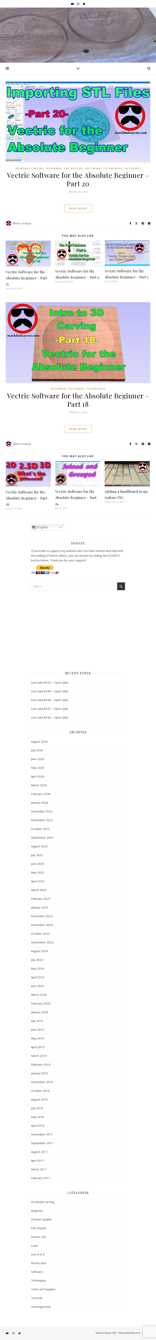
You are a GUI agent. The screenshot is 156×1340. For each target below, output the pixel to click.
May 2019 (37, 1038)
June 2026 (37, 759)
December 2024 (42, 916)
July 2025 (37, 855)
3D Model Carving (29, 168)
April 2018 (37, 1125)
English (42, 527)
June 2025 (37, 864)
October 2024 (40, 933)
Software (93, 168)
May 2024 (37, 968)
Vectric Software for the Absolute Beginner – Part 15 (26, 278)
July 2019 (37, 1021)
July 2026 (37, 750)
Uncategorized (40, 1306)
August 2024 (39, 951)
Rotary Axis (38, 1263)
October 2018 (40, 1091)
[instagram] (78, 4)
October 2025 (40, 829)
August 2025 (39, 846)
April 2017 (37, 1160)
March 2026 (39, 785)
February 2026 (40, 794)
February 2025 (40, 898)
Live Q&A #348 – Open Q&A (49, 700)
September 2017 (42, 1143)
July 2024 (37, 960)
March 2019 (39, 1056)
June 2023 (37, 986)
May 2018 (37, 1117)
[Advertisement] (78, 629)
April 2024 (37, 977)
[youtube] (72, 4)
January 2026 (39, 802)
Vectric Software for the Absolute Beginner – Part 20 (78, 179)
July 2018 (37, 1108)
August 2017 (39, 1152)
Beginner (54, 168)
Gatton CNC (38, 1237)
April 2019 (37, 1047)
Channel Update (41, 1219)
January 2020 (39, 1012)
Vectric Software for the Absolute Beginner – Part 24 (76, 497)
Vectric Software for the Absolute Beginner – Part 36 (26, 498)
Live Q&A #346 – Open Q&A (49, 717)
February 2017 (40, 1178)
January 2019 (39, 1073)
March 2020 (39, 995)
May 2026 (37, 768)
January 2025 (39, 907)
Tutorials (132, 168)
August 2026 (39, 741)
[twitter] (84, 4)
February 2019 (40, 1064)
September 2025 (42, 837)
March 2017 (39, 1169)
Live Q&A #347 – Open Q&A (49, 709)
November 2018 (42, 1082)
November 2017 (42, 1134)
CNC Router (73, 168)
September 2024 (42, 942)
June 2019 (37, 1029)
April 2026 (37, 776)
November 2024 (42, 925)
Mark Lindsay (22, 223)
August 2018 (39, 1099)
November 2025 (42, 820)
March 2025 (39, 890)
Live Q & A (38, 1254)
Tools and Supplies (43, 1289)
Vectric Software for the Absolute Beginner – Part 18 (78, 399)
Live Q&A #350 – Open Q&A (49, 682)
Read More (78, 208)
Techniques (112, 168)
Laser (34, 1245)
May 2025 (37, 872)
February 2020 (40, 1003)
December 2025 (42, 811)
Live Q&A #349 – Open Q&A (49, 691)
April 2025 (37, 881)
